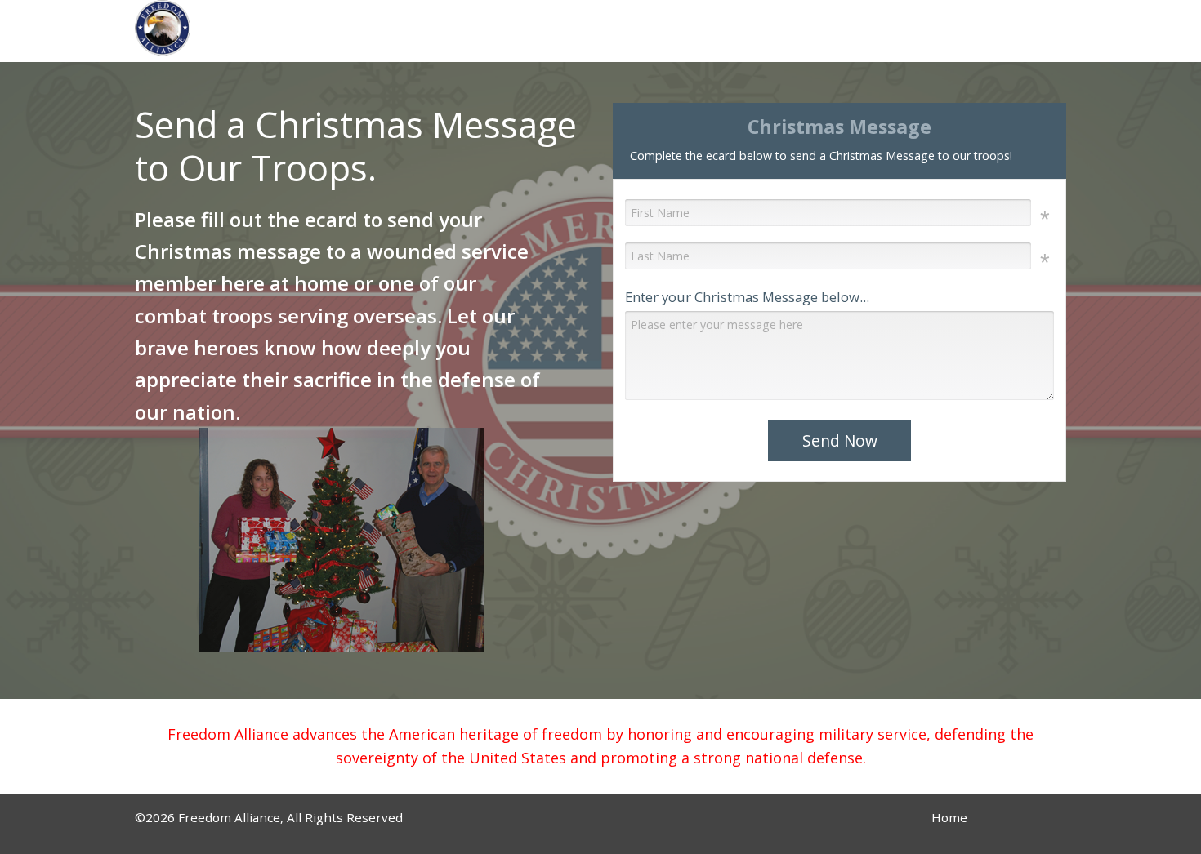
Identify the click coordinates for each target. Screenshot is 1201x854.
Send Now (839, 440)
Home (949, 817)
